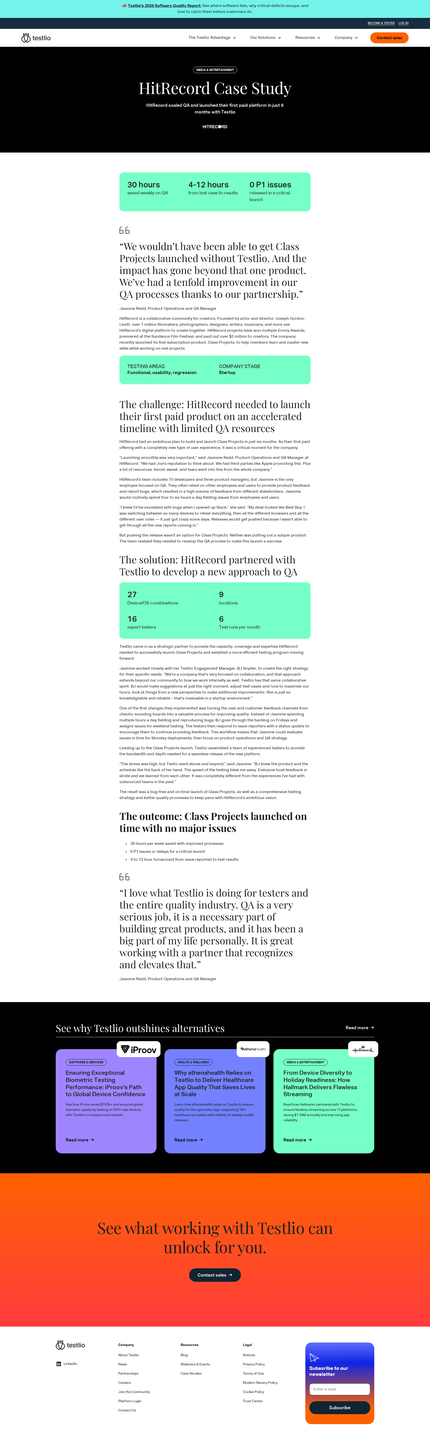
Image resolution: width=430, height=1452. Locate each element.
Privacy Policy (254, 1364)
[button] (212, 38)
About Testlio (128, 1355)
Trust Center (253, 1401)
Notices (249, 1355)
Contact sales (389, 38)
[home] (36, 38)
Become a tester (381, 23)
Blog (184, 1355)
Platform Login (129, 1401)
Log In (404, 23)
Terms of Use (253, 1373)
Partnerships (128, 1373)
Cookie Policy (253, 1392)
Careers (124, 1383)
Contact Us (127, 1410)
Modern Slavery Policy (260, 1383)
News (122, 1364)
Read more (357, 1028)
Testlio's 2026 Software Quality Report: (164, 6)
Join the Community (134, 1392)
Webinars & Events (195, 1364)
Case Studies (191, 1373)
